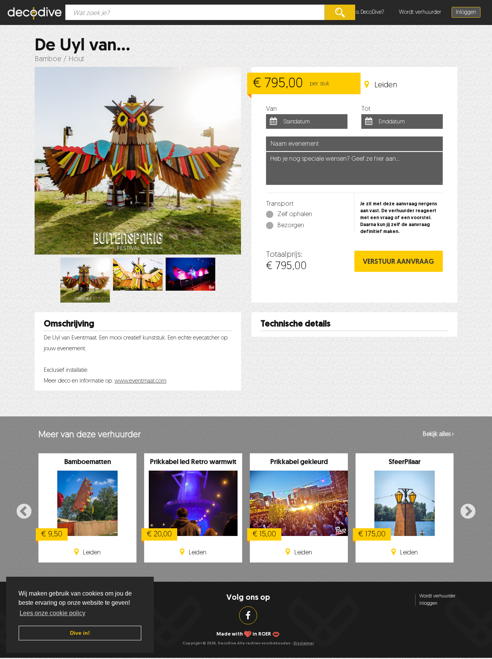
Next (468, 512)
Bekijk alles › (438, 434)
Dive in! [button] (80, 633)
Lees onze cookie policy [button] (52, 613)
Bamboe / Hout (59, 59)
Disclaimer (304, 643)
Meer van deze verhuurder (89, 435)
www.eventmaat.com (140, 381)
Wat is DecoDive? (364, 12)
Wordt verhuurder (420, 12)
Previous (24, 512)
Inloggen (466, 12)
